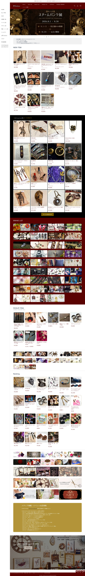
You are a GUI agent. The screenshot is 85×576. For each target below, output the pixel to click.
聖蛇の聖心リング (17, 443)
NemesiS (73, 240)
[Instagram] (79, 571)
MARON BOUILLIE (38, 302)
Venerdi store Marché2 (25, 43)
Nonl (38, 266)
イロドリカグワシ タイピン (30, 426)
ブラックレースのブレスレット (61, 65)
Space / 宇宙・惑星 (61, 465)
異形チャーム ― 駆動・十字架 (64, 324)
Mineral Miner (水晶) (70, 138)
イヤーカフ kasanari (73, 85)
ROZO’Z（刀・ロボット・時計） (72, 160)
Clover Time (73, 231)
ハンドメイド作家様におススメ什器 (70, 488)
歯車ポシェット (28, 323)
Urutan (38, 249)
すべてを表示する (47, 214)
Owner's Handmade (73, 293)
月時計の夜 (50, 160)
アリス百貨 (56, 284)
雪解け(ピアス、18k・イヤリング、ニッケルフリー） (47, 108)
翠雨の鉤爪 (33, 138)
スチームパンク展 (23, 40)
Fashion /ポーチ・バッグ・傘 (18, 363)
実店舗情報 (3, 41)
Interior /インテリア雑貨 (30, 363)
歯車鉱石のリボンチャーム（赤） (18, 343)
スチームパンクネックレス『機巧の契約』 (56, 184)
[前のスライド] (44, 36)
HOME (2, 9)
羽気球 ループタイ (18, 207)
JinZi (56, 249)
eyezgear (38, 284)
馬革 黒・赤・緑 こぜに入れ (53, 444)
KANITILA (73, 249)
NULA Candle (38, 293)
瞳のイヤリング (28, 443)
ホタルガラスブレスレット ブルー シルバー (64, 389)
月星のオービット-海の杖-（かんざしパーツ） (33, 108)
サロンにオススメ (47, 488)
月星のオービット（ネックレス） (18, 389)
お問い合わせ (4, 35)
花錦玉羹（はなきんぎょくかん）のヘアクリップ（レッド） (47, 65)
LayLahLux (38, 275)
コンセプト (3, 32)
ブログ (2, 38)
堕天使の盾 (57, 85)
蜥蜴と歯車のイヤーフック (19, 138)
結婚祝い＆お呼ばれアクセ (24, 488)
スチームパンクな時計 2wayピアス (41, 324)
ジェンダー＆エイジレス (47, 499)
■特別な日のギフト (70, 500)
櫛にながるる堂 (73, 275)
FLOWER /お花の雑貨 (41, 363)
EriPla (38, 240)
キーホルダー (16, 406)
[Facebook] (77, 571)
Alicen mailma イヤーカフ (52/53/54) (33, 86)
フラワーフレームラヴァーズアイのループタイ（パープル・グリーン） (20, 87)
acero (38, 231)
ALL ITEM (3, 12)
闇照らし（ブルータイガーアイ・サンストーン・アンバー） (21, 184)
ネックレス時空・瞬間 (52, 323)
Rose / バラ (20, 465)
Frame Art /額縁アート (64, 363)
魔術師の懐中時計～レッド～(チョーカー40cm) (29, 343)
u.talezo (21, 249)
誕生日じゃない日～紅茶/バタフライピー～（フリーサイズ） (75, 426)
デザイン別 (3, 25)
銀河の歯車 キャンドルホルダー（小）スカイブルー (30, 404)
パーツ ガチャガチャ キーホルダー (53, 426)
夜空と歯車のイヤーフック (19, 64)
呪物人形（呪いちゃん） (74, 64)
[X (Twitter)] (81, 571)
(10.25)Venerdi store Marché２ (4, 46)
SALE (2, 16)
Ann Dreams (56, 231)
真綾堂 (21, 231)
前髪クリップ (34, 183)
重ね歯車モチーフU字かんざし (42, 343)
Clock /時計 (76, 363)
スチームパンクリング (75, 323)
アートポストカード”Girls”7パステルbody (75, 407)
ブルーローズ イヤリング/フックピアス (64, 426)
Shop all (28, 547)
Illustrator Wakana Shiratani (21, 302)
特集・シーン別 (4, 29)
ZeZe (56, 275)
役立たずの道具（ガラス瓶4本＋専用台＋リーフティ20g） (19, 325)
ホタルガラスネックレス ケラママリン (47, 86)
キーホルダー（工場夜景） (70, 183)
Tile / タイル (75, 465)
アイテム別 (3, 22)
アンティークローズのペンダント (33, 65)
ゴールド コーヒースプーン (64, 407)
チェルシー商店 (73, 284)
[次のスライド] (50, 36)
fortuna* (21, 240)
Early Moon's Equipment (56, 240)
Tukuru (21, 293)
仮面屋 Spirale (21, 266)
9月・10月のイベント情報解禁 (22, 41)
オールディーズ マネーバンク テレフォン (41, 389)
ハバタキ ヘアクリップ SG (19, 107)
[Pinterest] (84, 571)
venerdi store (45, 575)
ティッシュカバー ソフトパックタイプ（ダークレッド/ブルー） (76, 389)
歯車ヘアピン (39, 443)
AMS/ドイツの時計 (56, 302)
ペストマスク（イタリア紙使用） (38, 207)
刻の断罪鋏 (33, 160)
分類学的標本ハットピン (53, 138)
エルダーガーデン (21, 284)
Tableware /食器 (53, 363)
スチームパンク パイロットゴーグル (72, 207)
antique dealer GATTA (56, 266)
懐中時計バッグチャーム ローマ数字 (55, 207)
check (77, 27)
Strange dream (21, 275)
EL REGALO (56, 293)
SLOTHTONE (73, 266)
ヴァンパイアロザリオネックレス (18, 426)
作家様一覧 (3, 19)
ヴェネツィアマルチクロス (41, 426)
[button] (24, 4)
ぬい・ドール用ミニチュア (24, 499)
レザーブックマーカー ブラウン (20, 160)
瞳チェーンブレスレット (52, 389)
